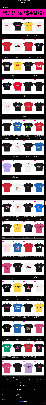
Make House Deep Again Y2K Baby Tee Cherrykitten (28, 316)
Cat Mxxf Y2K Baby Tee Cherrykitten (37, 356)
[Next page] (27, 382)
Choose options (7, 57)
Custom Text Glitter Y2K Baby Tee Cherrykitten (6, 216)
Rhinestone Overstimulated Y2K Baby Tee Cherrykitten (6, 135)
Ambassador (3, 393)
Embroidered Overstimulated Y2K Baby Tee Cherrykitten (16, 176)
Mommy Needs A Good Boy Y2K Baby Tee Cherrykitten (6, 196)
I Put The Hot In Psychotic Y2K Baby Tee (38, 296)
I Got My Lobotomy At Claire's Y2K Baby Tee (27, 376)
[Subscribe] (28, 387)
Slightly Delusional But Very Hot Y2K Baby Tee (27, 256)
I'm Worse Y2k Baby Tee (14, 356)
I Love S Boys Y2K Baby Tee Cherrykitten (38, 236)
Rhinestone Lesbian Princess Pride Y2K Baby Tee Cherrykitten (6, 296)
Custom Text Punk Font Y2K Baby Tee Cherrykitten (39, 256)
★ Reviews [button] (45, 203)
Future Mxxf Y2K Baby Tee (36, 376)
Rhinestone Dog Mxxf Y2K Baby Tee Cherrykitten (28, 216)
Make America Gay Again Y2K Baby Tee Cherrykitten (17, 296)
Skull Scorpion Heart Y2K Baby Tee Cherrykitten (17, 236)
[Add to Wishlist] (11, 19)
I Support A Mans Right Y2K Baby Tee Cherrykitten (6, 376)
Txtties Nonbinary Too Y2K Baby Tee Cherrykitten (28, 356)
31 (25, 382)
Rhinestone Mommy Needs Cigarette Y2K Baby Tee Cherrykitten (28, 95)
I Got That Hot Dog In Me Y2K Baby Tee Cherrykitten (17, 256)
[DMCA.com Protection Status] (4, 399)
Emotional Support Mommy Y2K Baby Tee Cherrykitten (16, 376)
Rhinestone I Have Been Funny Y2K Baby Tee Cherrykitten (27, 115)
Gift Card (2, 394)
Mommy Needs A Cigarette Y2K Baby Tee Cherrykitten (16, 35)
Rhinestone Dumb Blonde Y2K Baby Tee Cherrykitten (28, 236)
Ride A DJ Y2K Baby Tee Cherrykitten (5, 236)
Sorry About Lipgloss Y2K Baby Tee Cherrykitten (6, 256)
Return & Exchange (18, 394)
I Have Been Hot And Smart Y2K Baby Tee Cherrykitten (16, 135)
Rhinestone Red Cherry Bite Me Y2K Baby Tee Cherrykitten (38, 276)
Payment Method (17, 395)
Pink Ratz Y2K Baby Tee (25, 296)
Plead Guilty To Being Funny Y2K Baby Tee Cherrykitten (6, 316)
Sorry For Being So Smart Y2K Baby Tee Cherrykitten (39, 135)
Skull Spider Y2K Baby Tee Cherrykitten (38, 316)
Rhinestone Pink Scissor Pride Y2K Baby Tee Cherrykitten (27, 75)
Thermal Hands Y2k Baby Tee (26, 135)
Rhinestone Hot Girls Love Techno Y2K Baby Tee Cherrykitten (38, 216)
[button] (2, 2)
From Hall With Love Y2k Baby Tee (15, 216)
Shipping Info (17, 393)
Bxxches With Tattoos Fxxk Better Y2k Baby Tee (6, 356)
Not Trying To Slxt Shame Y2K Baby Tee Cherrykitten (17, 316)
